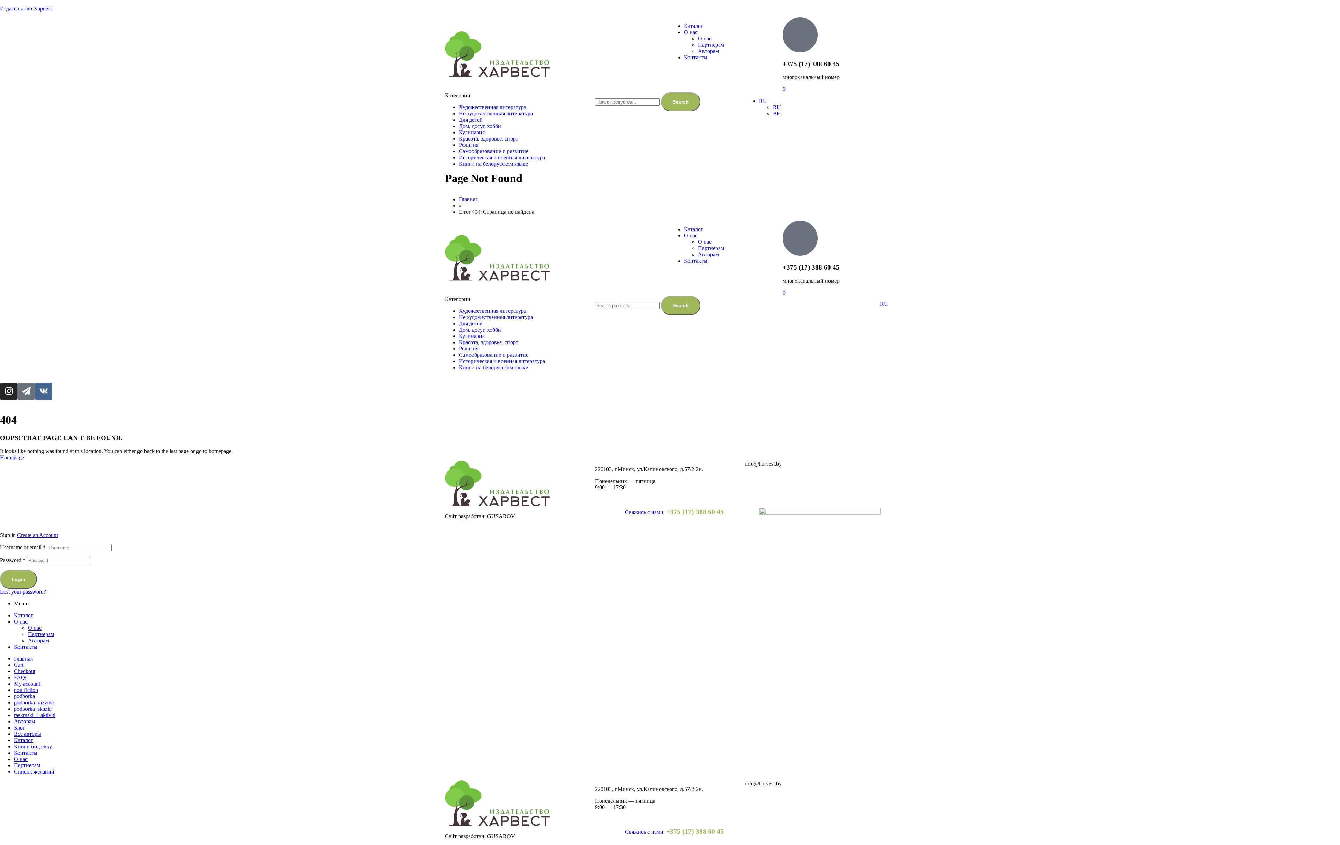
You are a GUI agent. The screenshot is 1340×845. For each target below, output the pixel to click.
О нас (21, 622)
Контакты (25, 647)
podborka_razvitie (34, 703)
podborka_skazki (33, 709)
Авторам (38, 640)
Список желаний (34, 772)
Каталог (23, 615)
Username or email (23, 547)
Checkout (24, 671)
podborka (24, 696)
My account (27, 684)
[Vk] (43, 391)
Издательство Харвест (26, 9)
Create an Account (37, 535)
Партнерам (41, 634)
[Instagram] (8, 391)
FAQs (20, 677)
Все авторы (27, 734)
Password (12, 560)
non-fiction (26, 690)
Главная (23, 659)
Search (680, 102)
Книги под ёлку (33, 746)
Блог (19, 728)
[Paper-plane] (26, 391)
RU (884, 304)
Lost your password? (23, 592)
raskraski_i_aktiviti (34, 715)
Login (18, 579)
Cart (18, 665)
